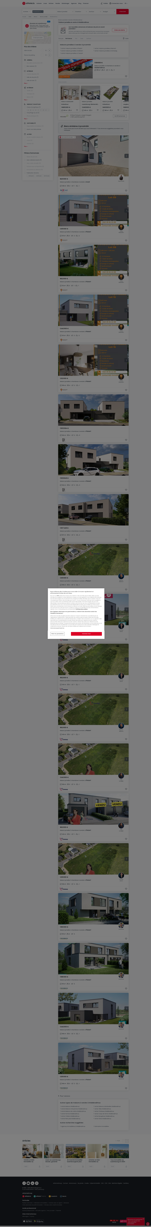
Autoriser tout (86, 633)
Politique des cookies (82, 609)
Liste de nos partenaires (57, 628)
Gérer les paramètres (57, 633)
